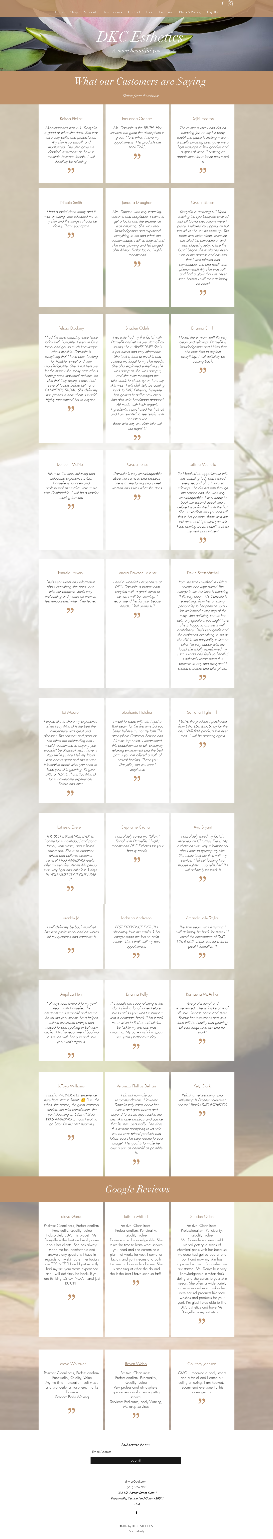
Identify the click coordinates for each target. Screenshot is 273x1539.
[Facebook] (223, 3)
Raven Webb (136, 1363)
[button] (230, 3)
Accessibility (136, 1531)
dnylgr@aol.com (135, 1481)
